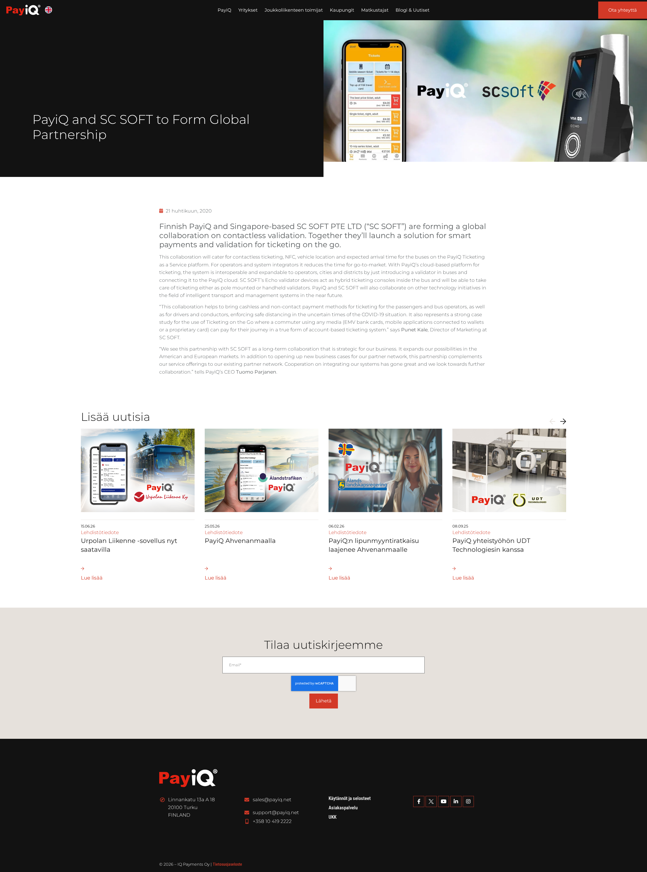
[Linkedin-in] (455, 801)
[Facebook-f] (418, 801)
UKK (332, 817)
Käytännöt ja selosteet (350, 798)
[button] (552, 421)
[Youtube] (443, 801)
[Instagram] (468, 801)
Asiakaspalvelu (343, 807)
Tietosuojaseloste (227, 864)
